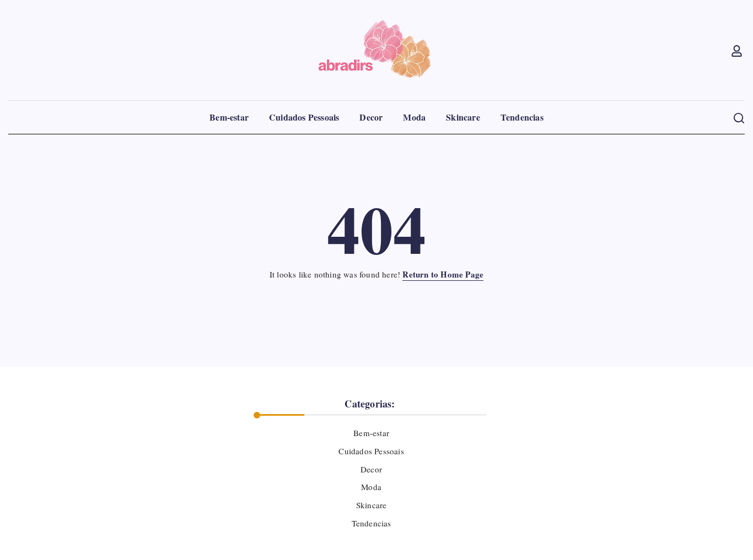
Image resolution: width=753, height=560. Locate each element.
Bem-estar (371, 432)
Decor (371, 469)
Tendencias (371, 523)
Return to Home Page (442, 274)
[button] (738, 50)
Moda (371, 486)
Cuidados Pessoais (371, 450)
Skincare (371, 504)
